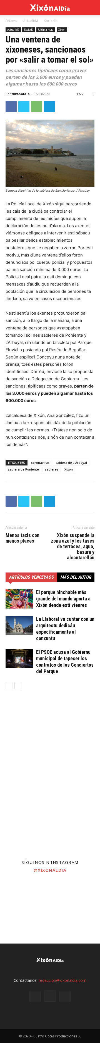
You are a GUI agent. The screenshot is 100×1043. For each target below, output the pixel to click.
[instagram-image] (16, 893)
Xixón (62, 30)
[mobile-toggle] (9, 7)
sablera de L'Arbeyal (71, 462)
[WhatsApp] (36, 106)
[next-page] (17, 685)
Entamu (11, 20)
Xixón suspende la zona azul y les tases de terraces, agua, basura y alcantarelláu (72, 546)
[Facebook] (11, 106)
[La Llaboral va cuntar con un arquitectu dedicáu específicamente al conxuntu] (19, 625)
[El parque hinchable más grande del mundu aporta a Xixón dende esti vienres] (19, 599)
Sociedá (50, 20)
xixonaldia (21, 94)
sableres (51, 469)
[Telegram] (49, 106)
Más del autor (75, 577)
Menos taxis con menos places (22, 538)
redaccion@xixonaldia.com (62, 980)
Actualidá (30, 20)
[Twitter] (23, 106)
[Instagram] (50, 996)
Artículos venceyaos (31, 577)
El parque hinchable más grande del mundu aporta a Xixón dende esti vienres (63, 598)
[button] (92, 7)
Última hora (46, 30)
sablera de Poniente (23, 469)
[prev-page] (9, 685)
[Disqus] (50, 774)
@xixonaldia (50, 870)
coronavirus (40, 462)
